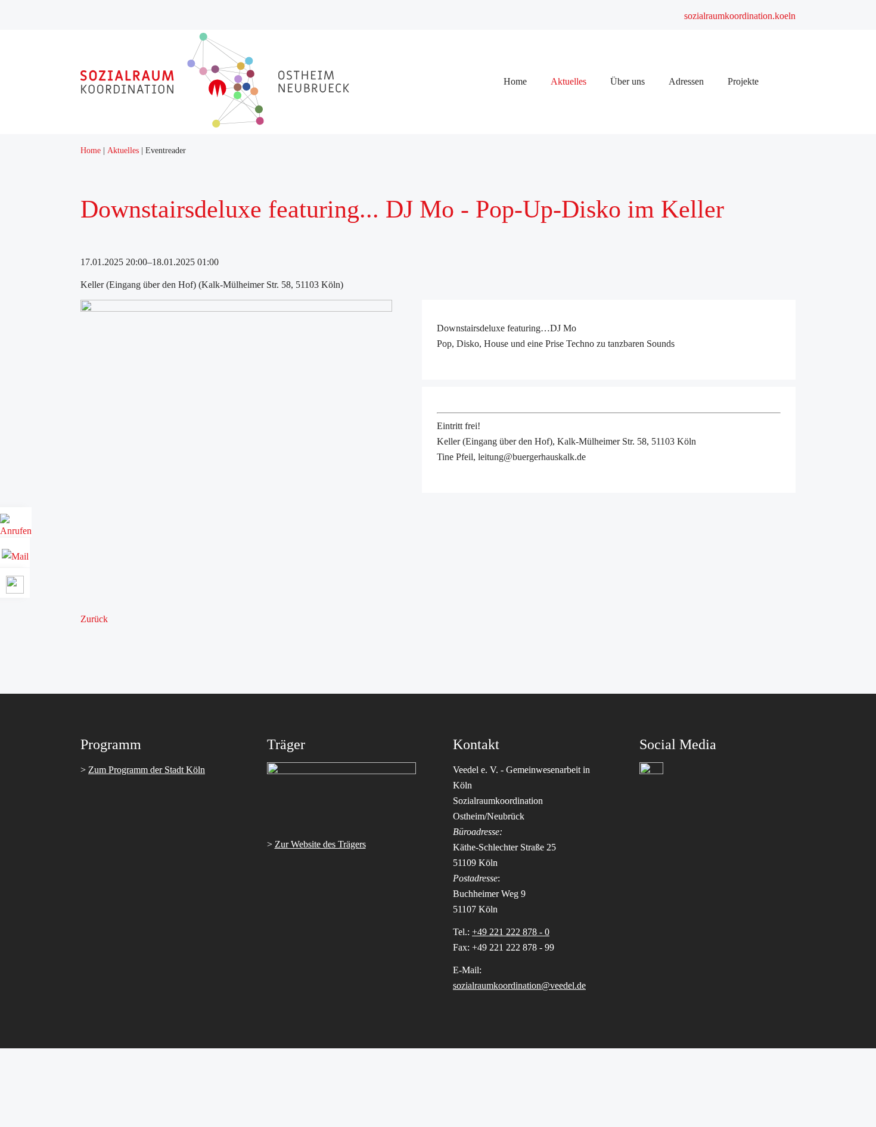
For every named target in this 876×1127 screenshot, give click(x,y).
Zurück (94, 619)
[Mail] (15, 552)
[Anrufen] (16, 526)
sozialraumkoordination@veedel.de (519, 985)
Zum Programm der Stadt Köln (146, 770)
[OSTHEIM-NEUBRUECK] (232, 124)
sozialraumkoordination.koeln (740, 16)
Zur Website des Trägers (320, 844)
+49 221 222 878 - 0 (510, 932)
